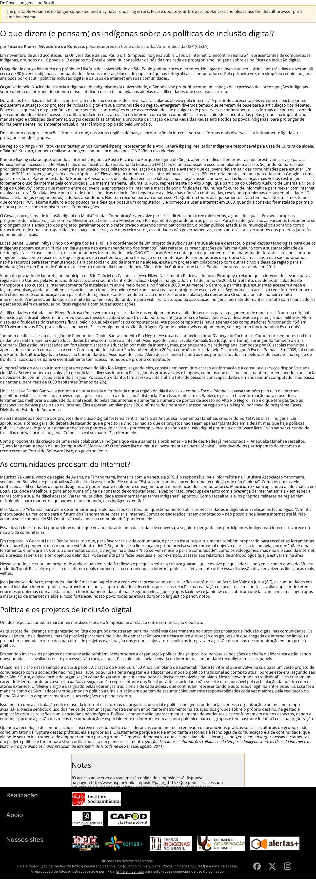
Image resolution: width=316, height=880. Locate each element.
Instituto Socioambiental (130, 349)
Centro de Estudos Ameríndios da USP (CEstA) (164, 46)
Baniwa (12, 340)
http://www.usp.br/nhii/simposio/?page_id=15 (133, 782)
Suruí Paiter (112, 672)
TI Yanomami (103, 477)
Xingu (30, 146)
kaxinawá (193, 591)
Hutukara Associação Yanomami (274, 477)
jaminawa (215, 591)
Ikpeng (65, 169)
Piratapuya (227, 275)
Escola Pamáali (264, 349)
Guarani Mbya (38, 243)
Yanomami (94, 514)
